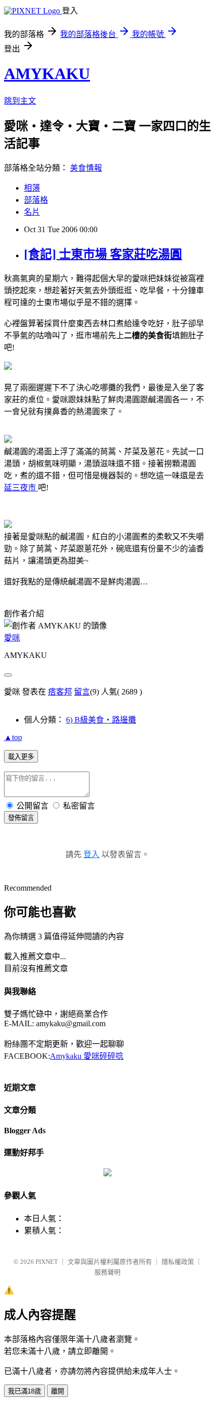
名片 (32, 212)
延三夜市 (21, 487)
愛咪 (12, 637)
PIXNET (47, 1261)
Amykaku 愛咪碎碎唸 (87, 1056)
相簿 (32, 188)
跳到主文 (20, 101)
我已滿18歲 (24, 1391)
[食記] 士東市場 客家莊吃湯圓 (103, 254)
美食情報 (86, 168)
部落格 (36, 200)
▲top (13, 737)
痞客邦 (60, 691)
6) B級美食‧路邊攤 (101, 720)
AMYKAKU (47, 74)
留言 (82, 691)
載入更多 (21, 757)
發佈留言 (21, 818)
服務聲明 (107, 1272)
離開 (57, 1391)
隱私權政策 (178, 1261)
